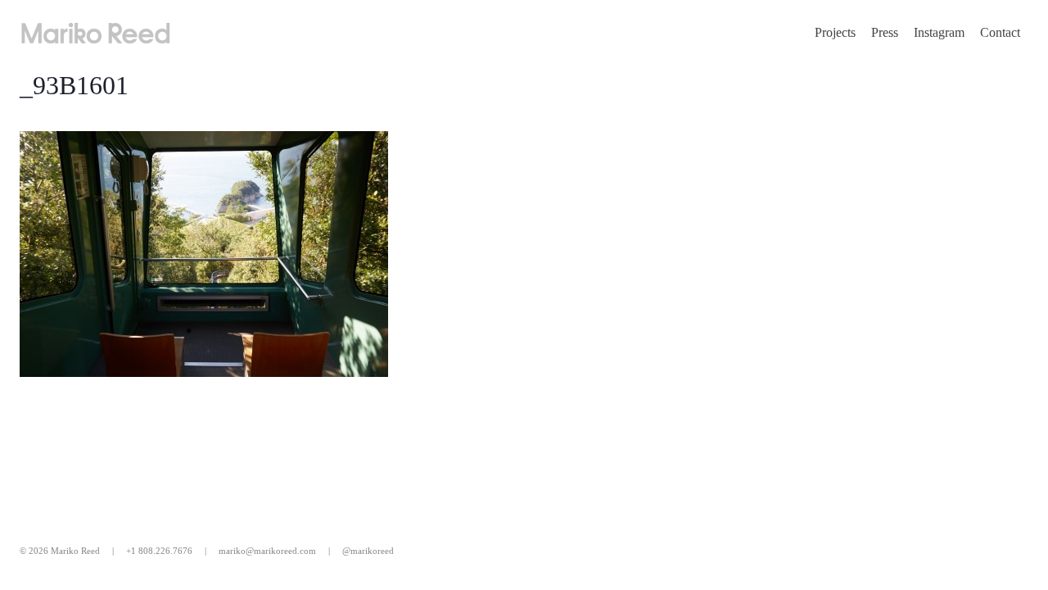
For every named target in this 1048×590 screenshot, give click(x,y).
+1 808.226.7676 (159, 551)
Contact (1000, 32)
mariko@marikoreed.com (267, 551)
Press (884, 32)
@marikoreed (368, 551)
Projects (835, 32)
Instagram (939, 32)
